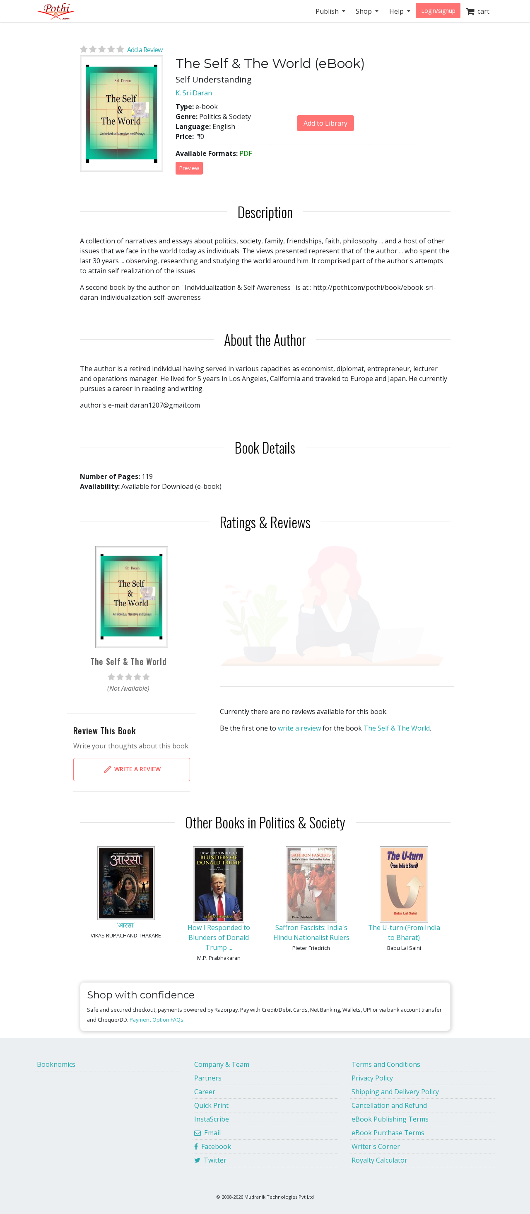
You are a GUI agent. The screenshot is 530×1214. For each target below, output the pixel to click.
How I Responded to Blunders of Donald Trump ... (219, 937)
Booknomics (56, 1064)
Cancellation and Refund (389, 1105)
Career (204, 1091)
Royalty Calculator (379, 1160)
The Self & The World (397, 728)
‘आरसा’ (126, 925)
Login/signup (438, 11)
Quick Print (211, 1105)
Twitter (213, 1160)
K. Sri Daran (194, 92)
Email (211, 1132)
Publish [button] (328, 11)
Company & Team (221, 1064)
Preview (189, 168)
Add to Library (325, 123)
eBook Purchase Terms (388, 1132)
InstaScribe (211, 1119)
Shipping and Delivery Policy (395, 1091)
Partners (208, 1078)
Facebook (214, 1146)
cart (481, 11)
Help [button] (397, 11)
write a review (299, 728)
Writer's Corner (376, 1146)
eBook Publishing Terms (390, 1119)
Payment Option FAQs (156, 1019)
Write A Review (137, 769)
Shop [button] (364, 11)
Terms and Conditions (386, 1064)
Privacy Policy (372, 1078)
